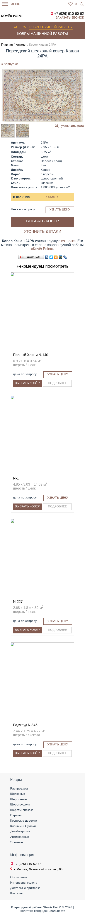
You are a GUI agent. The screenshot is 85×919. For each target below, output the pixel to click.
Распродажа (19, 788)
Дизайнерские (20, 831)
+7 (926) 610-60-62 (69, 14)
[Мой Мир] (60, 257)
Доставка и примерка (25, 888)
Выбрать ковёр (27, 383)
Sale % (19, 27)
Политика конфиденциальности (42, 910)
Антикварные (19, 836)
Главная (7, 44)
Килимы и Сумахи (23, 826)
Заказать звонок (70, 17)
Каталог (21, 44)
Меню (15, 4)
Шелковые (17, 793)
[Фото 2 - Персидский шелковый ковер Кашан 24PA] (7, 131)
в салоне (52, 196)
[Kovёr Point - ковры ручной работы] (9, 15)
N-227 (18, 601)
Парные (16, 815)
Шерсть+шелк (20, 804)
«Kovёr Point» (42, 249)
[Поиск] (82, 4)
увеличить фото (72, 126)
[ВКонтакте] (46, 257)
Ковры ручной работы (51, 27)
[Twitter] (51, 257)
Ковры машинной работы (42, 34)
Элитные (16, 842)
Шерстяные (18, 799)
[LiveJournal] (65, 257)
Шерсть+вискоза (22, 810)
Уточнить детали (42, 231)
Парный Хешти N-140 (30, 355)
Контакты (16, 893)
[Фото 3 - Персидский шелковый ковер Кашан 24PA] (22, 131)
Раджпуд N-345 (25, 725)
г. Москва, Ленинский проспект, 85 (38, 869)
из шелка (68, 241)
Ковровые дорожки (23, 820)
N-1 (16, 478)
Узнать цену (59, 209)
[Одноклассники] (56, 257)
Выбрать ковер (42, 221)
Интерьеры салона (23, 882)
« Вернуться (10, 64)
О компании (18, 877)
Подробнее (57, 383)
